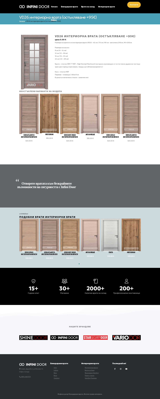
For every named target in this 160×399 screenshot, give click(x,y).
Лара (90, 252)
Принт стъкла (89, 375)
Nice (55, 373)
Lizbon (56, 370)
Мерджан (29, 134)
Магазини (64, 293)
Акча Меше (69, 134)
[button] (79, 264)
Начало (54, 7)
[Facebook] (115, 369)
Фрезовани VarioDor (92, 373)
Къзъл (131, 252)
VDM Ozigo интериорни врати (90, 136)
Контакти (134, 5)
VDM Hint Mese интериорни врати (49, 136)
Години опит (33, 293)
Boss (55, 375)
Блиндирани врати (69, 7)
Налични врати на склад (95, 293)
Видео (54, 20)
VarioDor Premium (91, 378)
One (55, 368)
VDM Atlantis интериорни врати (111, 136)
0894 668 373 (26, 377)
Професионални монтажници (126, 293)
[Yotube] (126, 369)
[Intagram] (120, 369)
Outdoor (57, 378)
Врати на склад (88, 7)
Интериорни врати (106, 7)
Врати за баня (89, 370)
